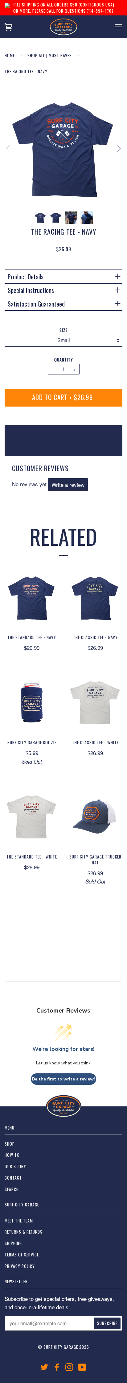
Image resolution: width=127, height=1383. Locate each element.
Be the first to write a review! (63, 1079)
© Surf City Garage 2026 (63, 1347)
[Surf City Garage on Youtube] (82, 1368)
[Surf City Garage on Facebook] (57, 1368)
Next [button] (115, 148)
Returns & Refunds (24, 1232)
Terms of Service (22, 1254)
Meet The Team (19, 1221)
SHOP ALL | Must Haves (49, 55)
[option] (63, 148)
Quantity (63, 360)
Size (63, 330)
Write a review (67, 484)
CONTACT (13, 1178)
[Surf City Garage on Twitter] (44, 1368)
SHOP (10, 1144)
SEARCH (12, 1189)
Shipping (13, 1243)
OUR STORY (15, 1166)
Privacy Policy (20, 1266)
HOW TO (12, 1155)
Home (10, 55)
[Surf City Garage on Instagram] (69, 1368)
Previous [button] (11, 148)
